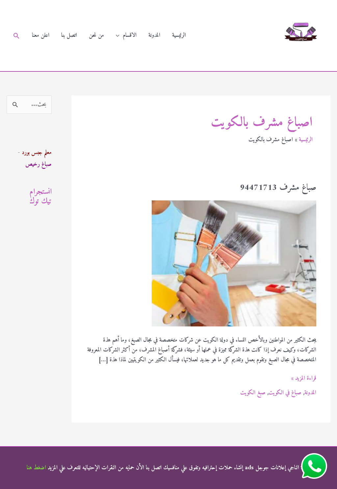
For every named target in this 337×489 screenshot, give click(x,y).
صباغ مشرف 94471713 (278, 187)
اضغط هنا (36, 468)
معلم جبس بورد (37, 152)
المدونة (154, 35)
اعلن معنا (40, 35)
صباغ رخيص (38, 164)
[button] (16, 35)
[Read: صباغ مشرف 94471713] (234, 263)
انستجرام (41, 192)
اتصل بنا (69, 35)
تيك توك (41, 201)
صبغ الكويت (253, 393)
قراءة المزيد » (303, 378)
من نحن (96, 35)
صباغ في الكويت (285, 393)
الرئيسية (179, 35)
